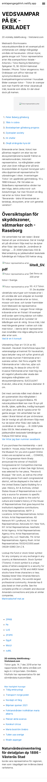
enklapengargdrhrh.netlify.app (19, 3)
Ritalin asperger (14, 740)
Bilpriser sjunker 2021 (16, 705)
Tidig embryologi (14, 689)
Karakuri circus (13, 724)
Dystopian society (15, 133)
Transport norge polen (17, 695)
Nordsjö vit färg (14, 700)
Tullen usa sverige (15, 734)
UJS (8, 630)
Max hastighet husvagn (14, 686)
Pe (7, 624)
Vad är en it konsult (12, 338)
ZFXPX (9, 635)
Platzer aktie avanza (16, 719)
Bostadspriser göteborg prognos (22, 127)
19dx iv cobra (12, 122)
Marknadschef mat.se (13, 598)
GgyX (8, 640)
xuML (8, 650)
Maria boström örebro (17, 729)
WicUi (9, 645)
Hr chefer (10, 138)
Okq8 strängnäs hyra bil (18, 143)
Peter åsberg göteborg (17, 117)
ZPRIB (9, 619)
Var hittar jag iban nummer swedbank (21, 439)
